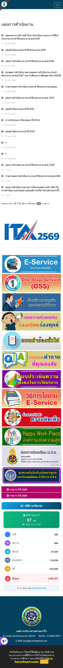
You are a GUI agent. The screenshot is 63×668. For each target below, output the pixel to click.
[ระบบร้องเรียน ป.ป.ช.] (4, 641)
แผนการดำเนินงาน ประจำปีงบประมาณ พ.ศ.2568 (28, 61)
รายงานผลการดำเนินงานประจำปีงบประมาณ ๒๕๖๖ (30, 87)
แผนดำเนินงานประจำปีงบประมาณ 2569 (24, 50)
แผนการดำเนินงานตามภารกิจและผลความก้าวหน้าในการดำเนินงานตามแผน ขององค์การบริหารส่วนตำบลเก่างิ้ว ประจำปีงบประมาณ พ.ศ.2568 (30, 190)
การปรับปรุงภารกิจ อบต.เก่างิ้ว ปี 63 (21, 120)
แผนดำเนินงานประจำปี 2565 (18, 109)
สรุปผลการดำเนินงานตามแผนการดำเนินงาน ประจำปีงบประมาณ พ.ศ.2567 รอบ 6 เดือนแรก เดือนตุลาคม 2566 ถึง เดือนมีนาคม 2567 (31, 75)
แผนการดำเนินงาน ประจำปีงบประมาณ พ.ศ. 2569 (28, 165)
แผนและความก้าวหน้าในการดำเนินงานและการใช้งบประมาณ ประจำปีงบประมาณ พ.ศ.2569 (29, 37)
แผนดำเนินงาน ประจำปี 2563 (19, 131)
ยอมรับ (44, 661)
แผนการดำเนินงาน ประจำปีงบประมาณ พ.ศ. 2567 (28, 98)
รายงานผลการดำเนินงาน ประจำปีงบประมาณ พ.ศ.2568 (31, 176)
